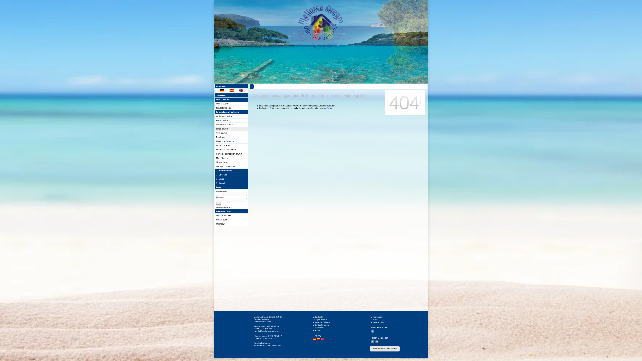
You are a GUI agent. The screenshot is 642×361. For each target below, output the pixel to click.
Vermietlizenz (222, 162)
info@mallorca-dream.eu (267, 331)
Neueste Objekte (223, 108)
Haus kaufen (222, 120)
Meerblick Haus (223, 145)
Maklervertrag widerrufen (385, 348)
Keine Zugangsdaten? (225, 207)
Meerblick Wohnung (225, 141)
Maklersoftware (421, 359)
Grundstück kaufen (224, 125)
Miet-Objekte (222, 158)
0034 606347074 (268, 329)
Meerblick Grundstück (226, 150)
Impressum (377, 317)
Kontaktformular (321, 325)
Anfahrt (317, 330)
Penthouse (221, 137)
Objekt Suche (222, 104)
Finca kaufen (222, 129)
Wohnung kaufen (224, 116)
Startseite (221, 95)
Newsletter (319, 328)
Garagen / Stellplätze (225, 166)
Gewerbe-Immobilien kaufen (229, 154)
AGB (374, 320)
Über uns (223, 175)
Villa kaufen (221, 133)
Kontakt (222, 183)
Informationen (225, 170)
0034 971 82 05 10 (270, 326)
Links (221, 179)
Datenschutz (378, 322)
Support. (331, 108)
